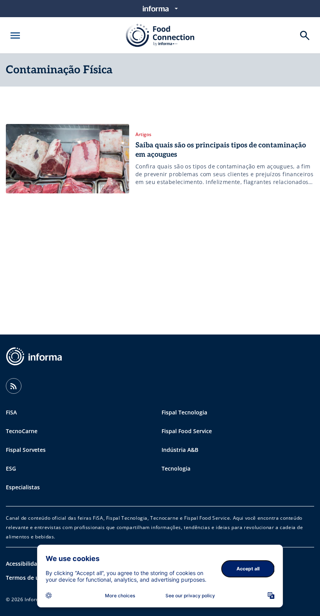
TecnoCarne (21, 431)
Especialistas (23, 487)
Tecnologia (176, 468)
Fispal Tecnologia (184, 412)
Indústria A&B (180, 449)
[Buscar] (304, 35)
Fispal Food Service (187, 431)
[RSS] (13, 386)
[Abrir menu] (15, 35)
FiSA (11, 412)
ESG (11, 468)
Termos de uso (25, 577)
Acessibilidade (25, 563)
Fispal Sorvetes (26, 449)
